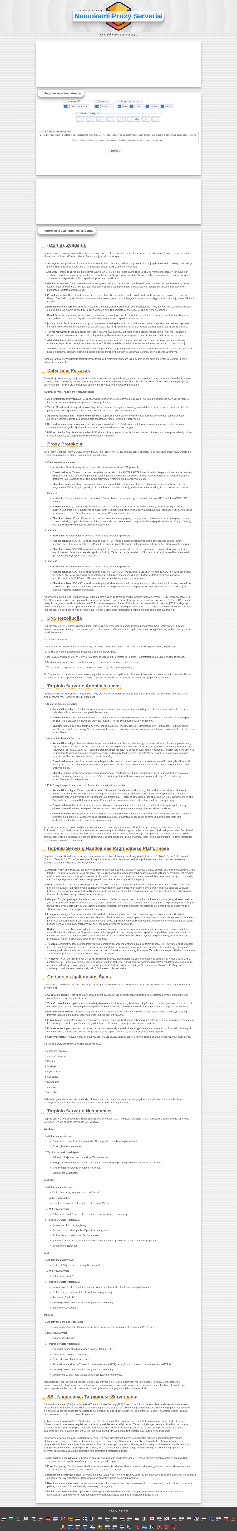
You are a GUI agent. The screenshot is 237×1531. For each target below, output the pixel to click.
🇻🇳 (159, 1526)
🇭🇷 (122, 1518)
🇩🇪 (48, 1518)
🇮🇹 (144, 1518)
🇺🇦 (144, 1526)
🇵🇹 (233, 1518)
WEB (124, 106)
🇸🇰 (77, 1526)
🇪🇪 (77, 1518)
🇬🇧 (62, 1518)
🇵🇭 (129, 1526)
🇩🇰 (40, 1518)
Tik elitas (106, 106)
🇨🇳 (166, 1526)
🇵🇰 (151, 1526)
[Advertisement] (118, 64)
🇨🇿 (33, 1518)
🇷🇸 (92, 1526)
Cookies (123, 1510)
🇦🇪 (3, 1518)
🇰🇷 (166, 1518)
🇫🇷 (92, 1518)
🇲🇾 (196, 1518)
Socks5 (168, 106)
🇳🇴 (211, 1518)
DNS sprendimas (79, 106)
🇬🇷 (55, 1518)
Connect (138, 106)
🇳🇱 (203, 1518)
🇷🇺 (70, 1526)
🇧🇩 (18, 1518)
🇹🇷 (137, 1526)
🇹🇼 (174, 1526)
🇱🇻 (174, 1518)
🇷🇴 (62, 1526)
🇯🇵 (151, 1518)
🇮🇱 (107, 1518)
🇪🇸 (70, 1518)
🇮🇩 (137, 1518)
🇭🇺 (129, 1518)
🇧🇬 (11, 1518)
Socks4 (154, 106)
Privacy (113, 1510)
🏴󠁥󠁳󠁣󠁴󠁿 (25, 1518)
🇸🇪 (100, 1526)
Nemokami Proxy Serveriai (118, 16)
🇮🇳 (100, 1518)
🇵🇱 (226, 1518)
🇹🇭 (122, 1526)
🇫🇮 (85, 1518)
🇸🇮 (85, 1526)
